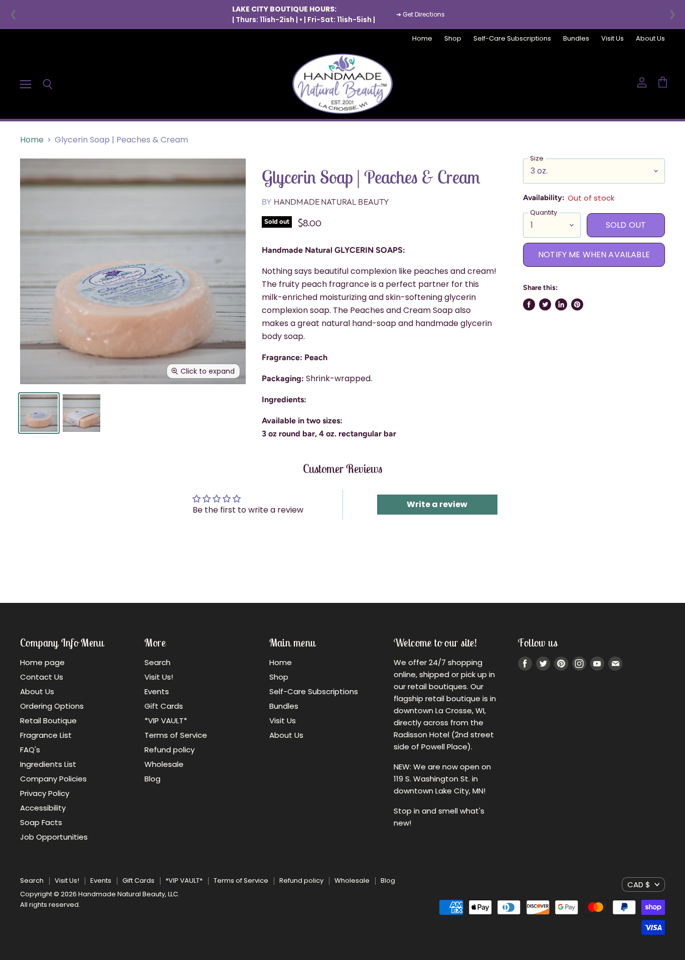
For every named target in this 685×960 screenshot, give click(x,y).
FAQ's (30, 749)
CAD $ (638, 884)
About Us (650, 39)
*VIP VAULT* (165, 720)
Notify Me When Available (594, 254)
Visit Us (612, 39)
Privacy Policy (44, 793)
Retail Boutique (48, 720)
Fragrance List (46, 735)
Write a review (437, 504)
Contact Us (41, 677)
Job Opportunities (54, 837)
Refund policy (169, 749)
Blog (152, 778)
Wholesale (164, 764)
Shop (452, 39)
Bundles (576, 39)
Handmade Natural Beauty (332, 202)
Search (157, 662)
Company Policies (53, 778)
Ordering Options (52, 706)
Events (156, 691)
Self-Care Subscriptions (512, 39)
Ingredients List (48, 764)
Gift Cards (163, 706)
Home (422, 39)
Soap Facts (41, 822)
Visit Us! (158, 677)
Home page (42, 662)
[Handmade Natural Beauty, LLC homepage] (342, 84)
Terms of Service (175, 735)
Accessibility (43, 808)
